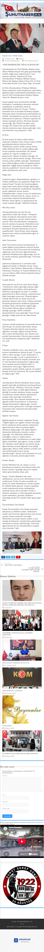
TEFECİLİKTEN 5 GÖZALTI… (13, 690)
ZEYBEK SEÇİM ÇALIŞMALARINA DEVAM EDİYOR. (31, 569)
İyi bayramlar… (7, 725)
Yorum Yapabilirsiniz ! (12, 61)
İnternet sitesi (6, 808)
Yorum (4, 775)
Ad (3, 795)
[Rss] (21, 924)
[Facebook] (23, 924)
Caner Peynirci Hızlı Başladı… (13, 564)
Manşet (21, 59)
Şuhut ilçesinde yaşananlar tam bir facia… (16, 663)
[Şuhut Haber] (22, 10)
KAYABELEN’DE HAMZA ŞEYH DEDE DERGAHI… (20, 753)
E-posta (5, 801)
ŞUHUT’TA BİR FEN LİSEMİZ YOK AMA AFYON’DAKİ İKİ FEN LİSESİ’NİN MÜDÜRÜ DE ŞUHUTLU (22, 604)
